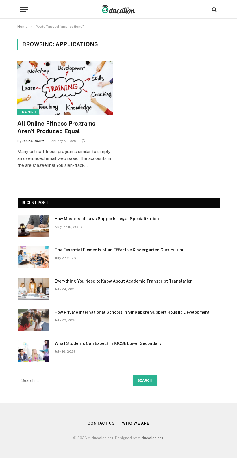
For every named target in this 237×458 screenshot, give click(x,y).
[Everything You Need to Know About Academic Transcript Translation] (33, 289)
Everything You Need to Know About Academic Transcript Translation (124, 281)
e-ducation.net (150, 438)
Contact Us (101, 423)
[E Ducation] (118, 9)
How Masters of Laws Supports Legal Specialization (107, 218)
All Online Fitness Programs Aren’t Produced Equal (56, 127)
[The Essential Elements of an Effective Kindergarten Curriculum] (33, 257)
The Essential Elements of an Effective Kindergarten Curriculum (119, 250)
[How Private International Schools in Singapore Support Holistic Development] (33, 320)
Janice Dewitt (33, 141)
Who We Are (135, 423)
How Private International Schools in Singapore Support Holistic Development (132, 312)
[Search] (214, 9)
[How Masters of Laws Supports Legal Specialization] (33, 226)
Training (28, 112)
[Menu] (24, 9)
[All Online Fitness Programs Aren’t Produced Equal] (65, 88)
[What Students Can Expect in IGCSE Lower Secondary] (33, 351)
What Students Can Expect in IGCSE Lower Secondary (108, 343)
